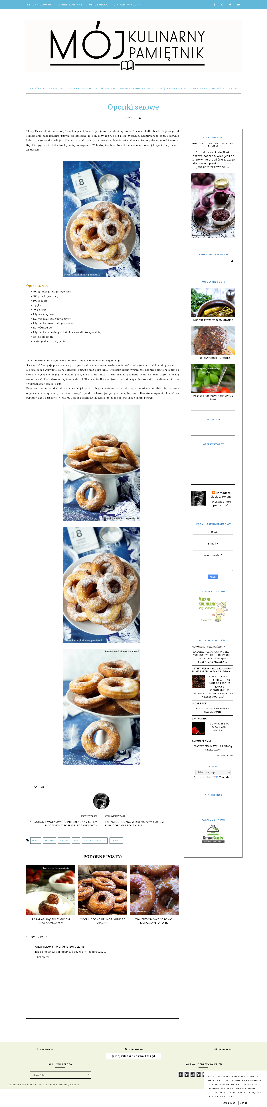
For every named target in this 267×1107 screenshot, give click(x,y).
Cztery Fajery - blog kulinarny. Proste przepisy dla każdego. (212, 670)
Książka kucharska (45, 88)
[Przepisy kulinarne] (213, 621)
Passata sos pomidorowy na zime (213, 397)
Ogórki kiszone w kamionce (213, 320)
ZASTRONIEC (199, 718)
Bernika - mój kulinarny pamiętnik (47, 1085)
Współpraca (98, 4)
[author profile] (102, 800)
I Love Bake (199, 703)
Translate (226, 777)
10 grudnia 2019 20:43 (69, 946)
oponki (49, 840)
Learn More (229, 1103)
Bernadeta (223, 493)
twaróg (116, 840)
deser (35, 840)
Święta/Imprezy (170, 88)
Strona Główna (39, 4)
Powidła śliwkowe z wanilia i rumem (213, 145)
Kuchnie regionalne (135, 88)
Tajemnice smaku (202, 741)
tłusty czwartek (95, 840)
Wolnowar (198, 88)
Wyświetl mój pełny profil (221, 503)
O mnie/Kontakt (70, 4)
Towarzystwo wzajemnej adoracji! (220, 727)
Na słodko (104, 88)
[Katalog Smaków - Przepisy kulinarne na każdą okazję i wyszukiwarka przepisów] (213, 841)
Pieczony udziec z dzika (213, 358)
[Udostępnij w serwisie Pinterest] (43, 788)
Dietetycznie (78, 88)
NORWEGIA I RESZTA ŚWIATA (209, 646)
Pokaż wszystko (224, 755)
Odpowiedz (43, 957)
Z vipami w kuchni (128, 4)
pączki (64, 840)
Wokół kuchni (223, 88)
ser (76, 840)
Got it (243, 1103)
